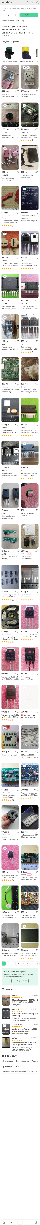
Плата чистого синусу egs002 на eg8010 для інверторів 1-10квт (29, 794)
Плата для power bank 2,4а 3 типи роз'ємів (29, 878)
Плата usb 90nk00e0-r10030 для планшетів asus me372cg (9, 558)
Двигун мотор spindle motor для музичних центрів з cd (9, 954)
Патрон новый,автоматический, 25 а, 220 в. (10, 838)
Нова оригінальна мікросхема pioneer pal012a (9, 307)
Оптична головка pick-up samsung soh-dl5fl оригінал (29, 136)
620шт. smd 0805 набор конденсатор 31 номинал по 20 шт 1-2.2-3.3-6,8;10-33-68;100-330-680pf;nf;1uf (29, 756)
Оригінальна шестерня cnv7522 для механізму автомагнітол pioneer (10, 136)
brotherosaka (17, 1025)
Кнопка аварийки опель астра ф (27, 514)
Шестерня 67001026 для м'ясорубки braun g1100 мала (29, 391)
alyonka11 (15, 1009)
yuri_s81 (15, 996)
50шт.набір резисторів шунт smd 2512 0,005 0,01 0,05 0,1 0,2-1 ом (10, 596)
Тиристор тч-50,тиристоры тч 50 (10, 95)
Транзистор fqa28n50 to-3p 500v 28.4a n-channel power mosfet (9, 876)
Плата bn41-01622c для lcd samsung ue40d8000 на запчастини (10, 391)
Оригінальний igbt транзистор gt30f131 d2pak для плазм (9, 474)
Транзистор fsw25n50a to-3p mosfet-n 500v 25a (10, 716)
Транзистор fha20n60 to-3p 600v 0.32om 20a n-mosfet (10, 678)
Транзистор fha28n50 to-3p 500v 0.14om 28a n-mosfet (29, 636)
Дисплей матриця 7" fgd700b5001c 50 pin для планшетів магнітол (29, 954)
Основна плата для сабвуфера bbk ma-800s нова (28, 916)
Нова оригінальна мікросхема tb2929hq (29, 307)
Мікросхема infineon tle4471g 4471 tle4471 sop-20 (25, 1015)
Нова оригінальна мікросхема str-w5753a (8, 517)
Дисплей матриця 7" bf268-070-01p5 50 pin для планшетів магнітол (24, 1044)
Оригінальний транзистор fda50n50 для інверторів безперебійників (29, 265)
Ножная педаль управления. (27, 176)
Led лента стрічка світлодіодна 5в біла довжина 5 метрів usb (9, 638)
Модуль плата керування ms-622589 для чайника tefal (9, 348)
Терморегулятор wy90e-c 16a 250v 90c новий (10, 179)
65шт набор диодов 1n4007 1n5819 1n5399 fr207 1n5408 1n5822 (25, 1001)
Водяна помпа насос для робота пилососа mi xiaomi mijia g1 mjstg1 (9, 265)
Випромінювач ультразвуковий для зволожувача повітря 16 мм (9, 916)
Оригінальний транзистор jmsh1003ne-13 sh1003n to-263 (26, 596)
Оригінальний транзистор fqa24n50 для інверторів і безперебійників (29, 348)
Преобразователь (22, 1061)
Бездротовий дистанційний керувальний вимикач (29, 557)
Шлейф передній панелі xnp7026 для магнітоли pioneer (8, 432)
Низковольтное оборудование (14, 1072)
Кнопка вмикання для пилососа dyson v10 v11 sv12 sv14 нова (10, 222)
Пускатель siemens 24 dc (9, 756)
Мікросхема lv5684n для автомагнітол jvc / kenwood (29, 432)
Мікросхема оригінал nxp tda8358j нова (29, 474)
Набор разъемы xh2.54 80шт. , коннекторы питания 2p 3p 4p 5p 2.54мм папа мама (29, 836)
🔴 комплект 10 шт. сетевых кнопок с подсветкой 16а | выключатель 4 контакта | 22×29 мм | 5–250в (29, 716)
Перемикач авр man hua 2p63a (28, 95)
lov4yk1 (14, 1038)
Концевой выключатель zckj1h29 (29, 220)
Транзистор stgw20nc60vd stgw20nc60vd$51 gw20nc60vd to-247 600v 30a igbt (28, 678)
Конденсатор (8, 1061)
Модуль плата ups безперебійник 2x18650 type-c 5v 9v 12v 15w (9, 796)
